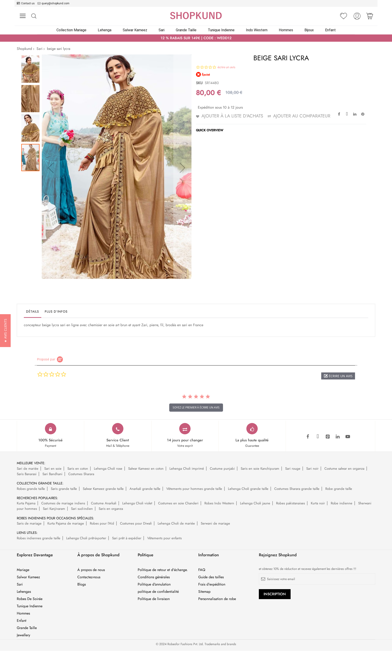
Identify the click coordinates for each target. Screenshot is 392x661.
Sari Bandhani (52, 473)
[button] (51, 167)
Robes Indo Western (219, 503)
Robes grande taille (31, 488)
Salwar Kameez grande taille (103, 488)
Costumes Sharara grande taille (296, 488)
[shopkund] (196, 15)
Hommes (23, 613)
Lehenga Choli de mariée (176, 523)
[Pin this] (362, 114)
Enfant (21, 621)
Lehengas (24, 592)
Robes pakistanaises (290, 503)
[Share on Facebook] (339, 114)
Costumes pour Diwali (136, 523)
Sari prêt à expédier (126, 538)
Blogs (81, 584)
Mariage (23, 570)
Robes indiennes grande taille (38, 538)
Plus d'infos (56, 311)
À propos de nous (91, 570)
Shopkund (24, 48)
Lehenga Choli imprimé (186, 468)
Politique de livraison (154, 599)
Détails (32, 311)
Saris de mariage (29, 523)
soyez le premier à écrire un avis (196, 407)
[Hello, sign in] (357, 17)
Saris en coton (77, 468)
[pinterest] (327, 436)
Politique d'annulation (154, 584)
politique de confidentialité (158, 592)
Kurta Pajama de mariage (65, 523)
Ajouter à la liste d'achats (232, 116)
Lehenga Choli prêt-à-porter (86, 538)
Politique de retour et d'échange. (163, 570)
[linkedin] (337, 436)
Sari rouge (292, 468)
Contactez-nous (88, 577)
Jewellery (23, 635)
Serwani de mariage (215, 523)
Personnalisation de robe (217, 599)
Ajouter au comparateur (301, 116)
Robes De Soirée (29, 599)
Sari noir (312, 468)
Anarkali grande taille (145, 488)
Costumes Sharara (81, 473)
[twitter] (317, 436)
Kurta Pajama (26, 503)
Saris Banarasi (27, 473)
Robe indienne (341, 503)
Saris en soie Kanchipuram (260, 468)
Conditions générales (154, 577)
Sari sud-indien (82, 508)
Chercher (34, 16)
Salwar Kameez (28, 577)
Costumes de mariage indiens (63, 503)
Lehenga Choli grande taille (248, 488)
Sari (39, 48)
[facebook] (307, 436)
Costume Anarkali (103, 503)
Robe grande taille (338, 488)
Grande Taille (27, 628)
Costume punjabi (222, 468)
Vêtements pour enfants (164, 538)
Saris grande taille (64, 488)
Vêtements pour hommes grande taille (194, 488)
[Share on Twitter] (347, 114)
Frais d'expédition (211, 584)
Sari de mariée (27, 468)
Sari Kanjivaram (54, 508)
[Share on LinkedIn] (355, 114)
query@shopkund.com (55, 3)
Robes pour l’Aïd (102, 523)
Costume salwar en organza (344, 468)
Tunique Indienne (29, 606)
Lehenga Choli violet (137, 503)
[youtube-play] (347, 436)
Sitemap (204, 592)
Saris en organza (111, 508)
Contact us (28, 3)
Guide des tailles (211, 577)
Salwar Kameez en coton (146, 468)
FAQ (201, 570)
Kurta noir (318, 503)
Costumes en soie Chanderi (178, 503)
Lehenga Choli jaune (255, 503)
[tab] (32, 312)
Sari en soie (52, 468)
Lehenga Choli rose (108, 468)
